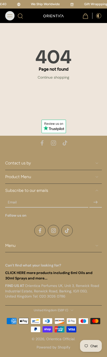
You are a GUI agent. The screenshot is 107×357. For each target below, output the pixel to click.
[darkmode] (97, 16)
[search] (20, 16)
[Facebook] (42, 143)
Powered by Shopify (53, 347)
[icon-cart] (85, 16)
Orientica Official (60, 339)
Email (12, 202)
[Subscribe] (95, 202)
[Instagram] (53, 143)
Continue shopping (53, 77)
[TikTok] (65, 143)
